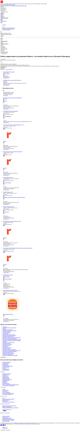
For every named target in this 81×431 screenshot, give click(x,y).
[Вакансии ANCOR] (41, 135)
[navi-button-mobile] (1, 22)
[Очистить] (2, 36)
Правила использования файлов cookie (19, 5)
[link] (2, 16)
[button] (1, 19)
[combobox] (5, 33)
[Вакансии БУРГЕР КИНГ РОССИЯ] (41, 304)
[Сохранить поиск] (1, 39)
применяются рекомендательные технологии (22, 422)
